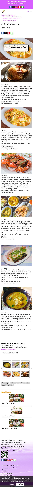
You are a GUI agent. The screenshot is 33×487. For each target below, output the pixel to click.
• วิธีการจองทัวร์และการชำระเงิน (9, 468)
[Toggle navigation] (31, 11)
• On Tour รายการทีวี (6, 474)
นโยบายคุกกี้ (22, 481)
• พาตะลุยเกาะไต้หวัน (6, 476)
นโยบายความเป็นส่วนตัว (11, 481)
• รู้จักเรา (3, 470)
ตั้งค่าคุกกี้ (12, 484)
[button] (27, 11)
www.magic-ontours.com (8, 349)
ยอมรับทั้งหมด (20, 484)
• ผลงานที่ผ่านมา (5, 472)
